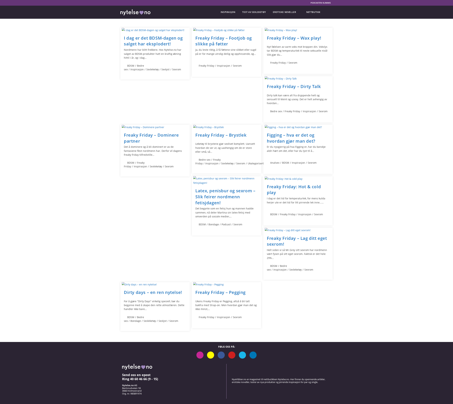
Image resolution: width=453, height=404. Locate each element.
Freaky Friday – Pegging (220, 292)
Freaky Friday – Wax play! (294, 38)
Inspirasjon (137, 69)
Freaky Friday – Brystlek (220, 135)
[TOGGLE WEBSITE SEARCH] (328, 12)
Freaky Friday (206, 65)
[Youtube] (231, 355)
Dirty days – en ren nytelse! (153, 292)
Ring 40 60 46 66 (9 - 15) (140, 379)
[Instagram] (199, 355)
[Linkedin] (253, 355)
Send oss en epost (136, 375)
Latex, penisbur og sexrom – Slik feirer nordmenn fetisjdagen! (225, 196)
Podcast (226, 224)
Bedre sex (276, 111)
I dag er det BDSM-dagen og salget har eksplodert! (153, 41)
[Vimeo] (242, 355)
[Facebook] (221, 355)
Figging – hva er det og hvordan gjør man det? (291, 138)
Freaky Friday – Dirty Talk (294, 86)
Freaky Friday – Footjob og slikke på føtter (223, 41)
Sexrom (176, 69)
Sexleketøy (152, 69)
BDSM (130, 65)
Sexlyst (165, 69)
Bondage (213, 224)
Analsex (274, 162)
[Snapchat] (210, 355)
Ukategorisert (256, 163)
